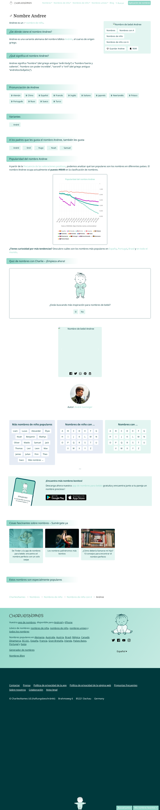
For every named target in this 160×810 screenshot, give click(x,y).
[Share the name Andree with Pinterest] (85, 373)
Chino (30, 95)
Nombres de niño (81, 3)
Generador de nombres (22, 649)
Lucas (24, 431)
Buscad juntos (124, 807)
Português (18, 101)
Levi (29, 448)
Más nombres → (36, 460)
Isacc (21, 460)
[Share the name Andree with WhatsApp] (80, 373)
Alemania (39, 637)
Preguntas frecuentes (125, 685)
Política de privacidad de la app (50, 685)
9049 (134, 48)
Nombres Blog (17, 655)
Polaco (134, 95)
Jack (47, 442)
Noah (53, 148)
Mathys (42, 436)
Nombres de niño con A (118, 42)
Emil (29, 148)
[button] (61, 349)
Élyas (47, 431)
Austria (60, 637)
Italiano (87, 95)
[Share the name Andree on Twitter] (75, 373)
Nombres (46, 3)
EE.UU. (25, 640)
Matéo (27, 442)
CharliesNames (17, 596)
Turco (58, 101)
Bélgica (76, 637)
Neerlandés (118, 95)
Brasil (131, 248)
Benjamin (30, 436)
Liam (15, 431)
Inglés (73, 95)
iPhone (68, 622)
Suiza (23, 644)
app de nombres (27, 622)
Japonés (101, 95)
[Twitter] (113, 640)
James (18, 454)
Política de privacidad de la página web (90, 685)
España (113, 248)
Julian (27, 454)
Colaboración (36, 689)
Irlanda (68, 640)
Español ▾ (122, 651)
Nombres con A (127, 30)
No (82, 311)
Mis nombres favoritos (145, 807)
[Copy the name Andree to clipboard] (90, 373)
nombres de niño (59, 628)
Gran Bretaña (56, 640)
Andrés (69, 39)
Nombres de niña (62, 3)
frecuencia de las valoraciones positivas (45, 166)
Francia (43, 640)
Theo (45, 454)
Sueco (45, 101)
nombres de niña (40, 628)
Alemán (16, 95)
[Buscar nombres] (116, 3)
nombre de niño (34, 22)
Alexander (36, 431)
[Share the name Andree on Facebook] (70, 373)
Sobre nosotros (17, 689)
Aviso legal (51, 689)
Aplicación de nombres (139, 3)
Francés (59, 95)
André (16, 124)
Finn (37, 454)
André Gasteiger (83, 406)
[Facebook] (118, 640)
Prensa (26, 685)
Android (58, 622)
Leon (37, 448)
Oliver (17, 442)
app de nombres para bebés (87, 485)
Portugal (122, 248)
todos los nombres (19, 631)
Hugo (40, 148)
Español (44, 95)
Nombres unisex (99, 3)
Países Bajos (79, 640)
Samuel (67, 148)
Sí (76, 311)
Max (46, 448)
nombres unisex (78, 628)
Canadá (85, 637)
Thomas (19, 448)
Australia (50, 637)
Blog (112, 3)
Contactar (14, 685)
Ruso (32, 101)
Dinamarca (15, 640)
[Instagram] (129, 640)
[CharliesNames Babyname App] (21, 3)
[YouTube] (124, 640)
